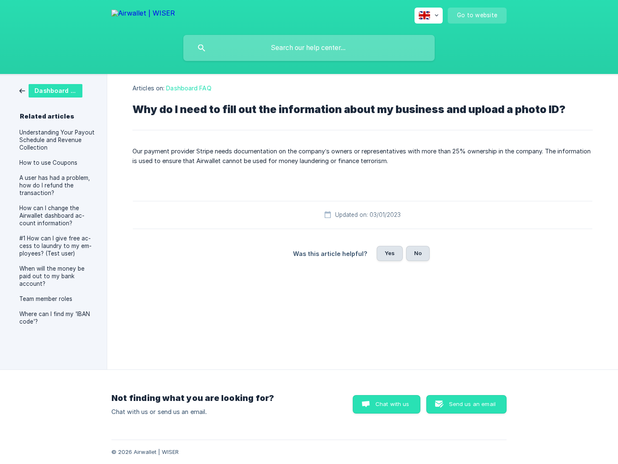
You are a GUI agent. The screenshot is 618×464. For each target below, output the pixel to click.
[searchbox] (309, 48)
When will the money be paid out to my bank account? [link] (52, 276)
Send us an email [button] (472, 404)
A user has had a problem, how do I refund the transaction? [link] (54, 185)
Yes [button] (390, 253)
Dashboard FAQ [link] (188, 88)
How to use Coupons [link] (48, 162)
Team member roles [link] (45, 298)
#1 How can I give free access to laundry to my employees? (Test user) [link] (55, 246)
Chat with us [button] (392, 404)
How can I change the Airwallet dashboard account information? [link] (52, 216)
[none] (143, 14)
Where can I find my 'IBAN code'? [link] (54, 318)
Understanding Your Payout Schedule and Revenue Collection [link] (57, 140)
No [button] (418, 253)
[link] (50, 90)
